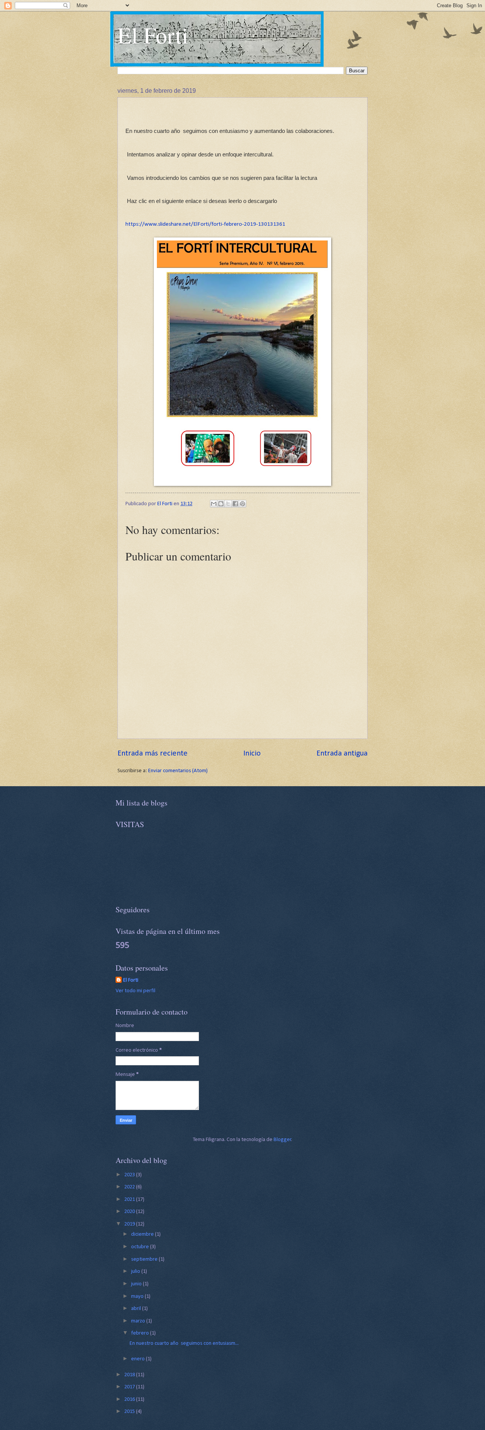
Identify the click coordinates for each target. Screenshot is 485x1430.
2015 (130, 1411)
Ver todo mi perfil (135, 991)
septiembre (145, 1259)
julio (136, 1271)
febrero (140, 1333)
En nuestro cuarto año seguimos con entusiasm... (184, 1343)
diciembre (143, 1234)
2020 (130, 1212)
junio (137, 1284)
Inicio (252, 753)
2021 (130, 1199)
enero (138, 1359)
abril (136, 1308)
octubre (140, 1247)
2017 (130, 1387)
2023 (130, 1175)
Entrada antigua (342, 753)
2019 (130, 1224)
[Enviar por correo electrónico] (213, 503)
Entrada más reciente (152, 753)
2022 (130, 1187)
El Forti (152, 35)
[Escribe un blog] (221, 503)
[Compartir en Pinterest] (242, 503)
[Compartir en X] (228, 503)
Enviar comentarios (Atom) (178, 771)
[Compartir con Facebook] (235, 503)
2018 (130, 1375)
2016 (130, 1399)
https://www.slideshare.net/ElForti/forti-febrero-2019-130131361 (205, 224)
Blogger (282, 1140)
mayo (138, 1296)
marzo (138, 1321)
